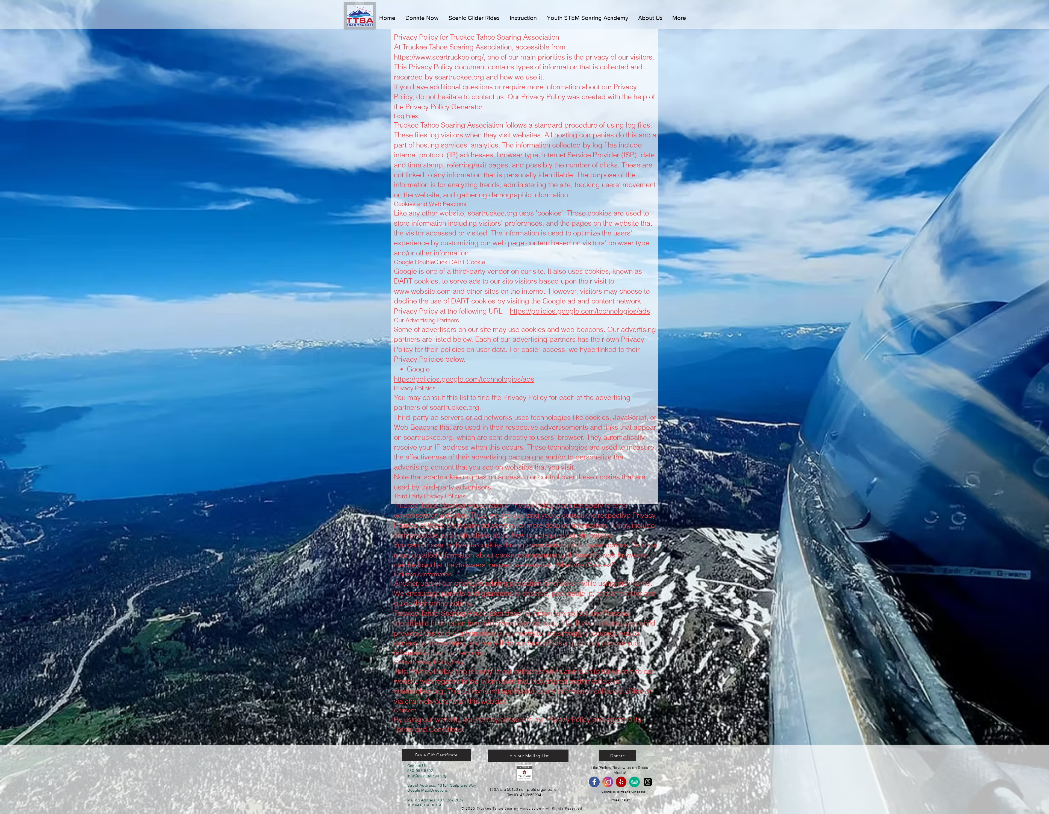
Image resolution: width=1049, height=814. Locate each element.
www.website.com (422, 291)
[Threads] (648, 782)
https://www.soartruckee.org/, (439, 57)
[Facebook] (594, 782)
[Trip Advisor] (634, 782)
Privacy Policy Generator (443, 106)
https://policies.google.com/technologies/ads (580, 311)
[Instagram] (607, 782)
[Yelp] (621, 782)
